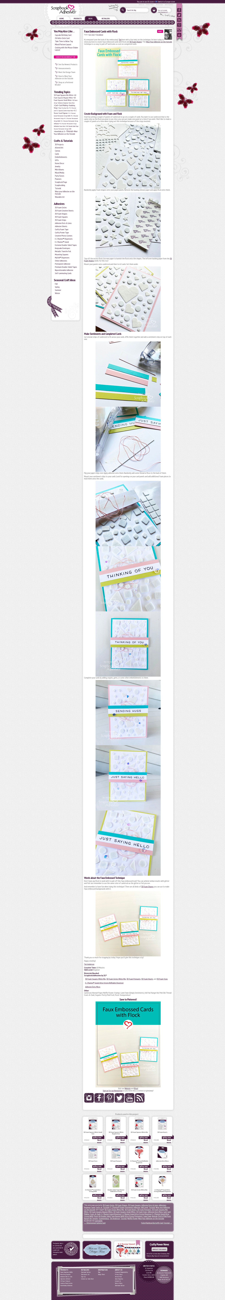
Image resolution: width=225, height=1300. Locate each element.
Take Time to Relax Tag (64, 41)
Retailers (106, 18)
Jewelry (57, 166)
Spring (57, 287)
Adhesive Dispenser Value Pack (66, 103)
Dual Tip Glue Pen (64, 108)
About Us (141, 4)
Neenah (155, 1216)
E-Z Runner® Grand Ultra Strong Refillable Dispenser (104, 983)
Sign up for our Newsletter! (65, 57)
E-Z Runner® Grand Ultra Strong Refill (93, 1190)
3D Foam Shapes (61, 213)
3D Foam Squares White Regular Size (116, 1133)
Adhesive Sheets (61, 226)
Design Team (101, 1274)
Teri (120, 39)
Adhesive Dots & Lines (63, 223)
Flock (96, 1216)
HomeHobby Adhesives (66, 1285)
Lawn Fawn (147, 1216)
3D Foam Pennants (134, 979)
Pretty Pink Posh (164, 1216)
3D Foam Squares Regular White (65, 96)
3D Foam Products (65, 1281)
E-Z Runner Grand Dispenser (111, 1214)
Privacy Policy (150, 4)
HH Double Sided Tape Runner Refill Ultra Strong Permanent (120, 1216)
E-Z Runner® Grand (62, 242)
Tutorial (69, 131)
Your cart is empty (162, 10)
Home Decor (59, 163)
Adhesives (59, 204)
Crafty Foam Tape (61, 229)
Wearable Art (60, 197)
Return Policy (118, 1283)
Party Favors (59, 175)
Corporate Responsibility (121, 1272)
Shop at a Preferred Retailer (64, 83)
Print (160, 31)
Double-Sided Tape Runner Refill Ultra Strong (116, 1190)
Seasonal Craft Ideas (64, 280)
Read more (99, 1141)
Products (78, 18)
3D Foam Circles (61, 207)
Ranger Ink (88, 1218)
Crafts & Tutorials (63, 141)
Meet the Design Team (66, 72)
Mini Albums (59, 169)
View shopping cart (163, 12)
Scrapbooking (60, 185)
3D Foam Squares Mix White (63, 95)
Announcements (64, 68)
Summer (58, 290)
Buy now (98, 1137)
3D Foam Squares (61, 217)
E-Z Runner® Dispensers (64, 238)
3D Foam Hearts (147, 979)
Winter (57, 293)
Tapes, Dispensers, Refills (66, 1272)
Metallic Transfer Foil (63, 251)
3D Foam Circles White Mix (116, 979)
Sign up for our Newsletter (113, 1090)
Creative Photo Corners (63, 235)
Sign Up (83, 1277)
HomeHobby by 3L (60, 131)
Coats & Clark (95, 1214)
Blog (90, 18)
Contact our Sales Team (87, 1279)
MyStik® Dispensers (62, 257)
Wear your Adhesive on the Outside (65, 192)
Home (61, 18)
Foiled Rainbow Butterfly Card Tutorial (156, 1223)
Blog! (136, 1088)
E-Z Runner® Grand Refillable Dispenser (139, 1162)
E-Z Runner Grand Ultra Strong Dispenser (137, 1214)
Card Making (63, 105)
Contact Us (118, 1281)
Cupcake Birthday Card (63, 35)
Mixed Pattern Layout (63, 44)
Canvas (57, 150)
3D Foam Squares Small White (65, 99)
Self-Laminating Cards (63, 273)
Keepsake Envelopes (62, 248)
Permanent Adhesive (62, 264)
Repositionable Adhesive (64, 270)
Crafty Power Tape (62, 232)
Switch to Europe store (166, 1)
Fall (56, 283)
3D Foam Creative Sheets (64, 210)
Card (56, 105)
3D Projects (59, 144)
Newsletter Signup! (159, 1249)
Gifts (57, 160)
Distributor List (85, 1274)
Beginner (87, 1207)
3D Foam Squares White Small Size (93, 1133)
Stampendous (104, 1218)
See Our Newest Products (67, 64)
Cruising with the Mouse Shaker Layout (66, 48)
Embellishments (61, 157)
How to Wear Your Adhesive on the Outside (64, 77)
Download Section (86, 1272)
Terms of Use (159, 4)
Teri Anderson (99, 35)
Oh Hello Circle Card (62, 38)
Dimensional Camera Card (94, 1223)
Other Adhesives (61, 260)
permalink (98, 1220)
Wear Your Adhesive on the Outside (65, 132)
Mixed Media (59, 172)
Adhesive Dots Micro (92, 986)
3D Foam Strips (60, 220)
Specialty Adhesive (65, 1279)
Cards (57, 154)
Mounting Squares (61, 254)
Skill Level (144, 1207)
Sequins (95, 1218)
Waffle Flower (132, 1218)
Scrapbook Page (61, 182)
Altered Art (59, 147)
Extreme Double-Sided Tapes (66, 245)
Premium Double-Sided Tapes (66, 267)
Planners (58, 179)
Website (128, 1088)
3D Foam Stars (162, 979)
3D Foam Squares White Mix (95, 979)
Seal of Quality (169, 4)
